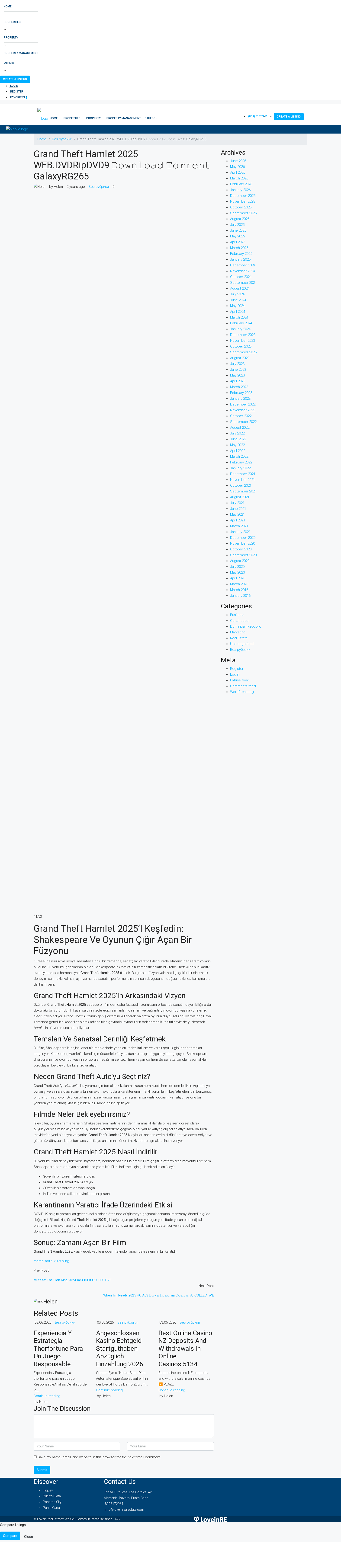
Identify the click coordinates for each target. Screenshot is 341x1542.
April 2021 (237, 520)
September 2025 (243, 213)
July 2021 (237, 503)
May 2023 (237, 375)
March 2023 (239, 387)
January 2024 (240, 329)
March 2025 (239, 248)
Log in (235, 674)
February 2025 (241, 254)
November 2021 (242, 480)
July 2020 (237, 567)
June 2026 (238, 161)
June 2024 (238, 300)
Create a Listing (15, 79)
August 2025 (239, 219)
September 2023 (243, 352)
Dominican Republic (245, 626)
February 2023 (241, 393)
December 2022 (242, 404)
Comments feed (243, 686)
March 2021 (239, 526)
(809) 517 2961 (258, 116)
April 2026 (237, 172)
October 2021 (240, 485)
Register (16, 91)
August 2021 (239, 497)
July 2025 (237, 225)
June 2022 (238, 439)
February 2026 (241, 184)
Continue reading (47, 1396)
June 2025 (238, 230)
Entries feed (239, 680)
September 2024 (243, 283)
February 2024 (241, 323)
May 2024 (237, 306)
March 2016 (239, 590)
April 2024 (237, 312)
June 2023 (238, 369)
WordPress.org (242, 692)
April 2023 (237, 381)
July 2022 (237, 433)
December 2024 (242, 265)
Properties (12, 22)
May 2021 (237, 514)
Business (237, 615)
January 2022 (240, 468)
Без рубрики (62, 139)
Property (11, 37)
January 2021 (240, 532)
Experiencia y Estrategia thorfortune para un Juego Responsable (58, 1348)
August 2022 (239, 427)
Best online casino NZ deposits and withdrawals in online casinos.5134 (185, 1348)
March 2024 (239, 317)
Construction (240, 621)
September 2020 (243, 555)
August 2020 (239, 561)
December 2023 (242, 335)
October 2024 (240, 277)
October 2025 (240, 207)
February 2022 (241, 462)
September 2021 (243, 491)
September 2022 (243, 422)
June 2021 (238, 509)
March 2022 (239, 456)
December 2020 (242, 538)
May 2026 (237, 167)
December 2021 (242, 474)
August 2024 (239, 288)
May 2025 (237, 236)
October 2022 (240, 416)
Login (14, 85)
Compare (10, 1536)
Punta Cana (51, 1508)
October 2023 (240, 346)
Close (28, 1537)
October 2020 (240, 549)
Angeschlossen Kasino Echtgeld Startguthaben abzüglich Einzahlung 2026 (119, 1348)
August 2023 (239, 358)
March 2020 (239, 584)
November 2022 (242, 410)
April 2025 (237, 242)
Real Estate (239, 638)
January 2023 (240, 398)
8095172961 (114, 1504)
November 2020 (242, 543)
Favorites (18, 97)
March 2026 (239, 178)
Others (9, 62)
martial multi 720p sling (51, 1261)
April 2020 (237, 578)
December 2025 (242, 196)
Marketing (237, 632)
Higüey (48, 1490)
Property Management (21, 53)
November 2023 (242, 340)
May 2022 (237, 445)
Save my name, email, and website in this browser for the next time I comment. (99, 1457)
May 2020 (237, 572)
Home (8, 6)
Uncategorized (242, 644)
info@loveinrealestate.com (124, 1509)
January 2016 (240, 596)
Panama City (52, 1502)
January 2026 (240, 190)
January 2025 (240, 259)
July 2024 (237, 294)
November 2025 (242, 201)
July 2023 (237, 364)
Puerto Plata (52, 1496)
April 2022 (237, 451)
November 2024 (242, 271)
